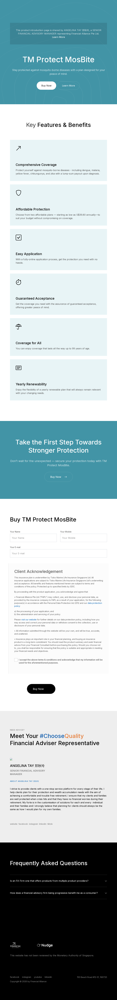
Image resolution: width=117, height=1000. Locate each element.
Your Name (15, 531)
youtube (38, 977)
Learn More (58, 37)
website (13, 824)
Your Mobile (65, 531)
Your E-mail (15, 547)
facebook (23, 824)
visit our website (29, 619)
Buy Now (46, 85)
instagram (33, 824)
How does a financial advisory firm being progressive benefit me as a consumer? (54, 892)
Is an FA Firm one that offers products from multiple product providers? (49, 880)
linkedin (42, 824)
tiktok (50, 824)
